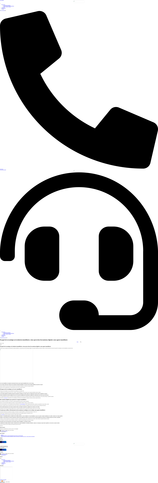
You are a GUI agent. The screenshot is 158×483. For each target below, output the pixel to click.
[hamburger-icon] (0, 3)
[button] (79, 458)
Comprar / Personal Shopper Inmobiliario (8, 333)
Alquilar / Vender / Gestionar (7, 6)
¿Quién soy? (3, 7)
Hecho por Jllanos (2, 482)
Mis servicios (3, 4)
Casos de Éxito (4, 8)
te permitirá (2, 414)
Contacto (3, 336)
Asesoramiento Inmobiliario (6, 5)
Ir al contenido (2, 0)
